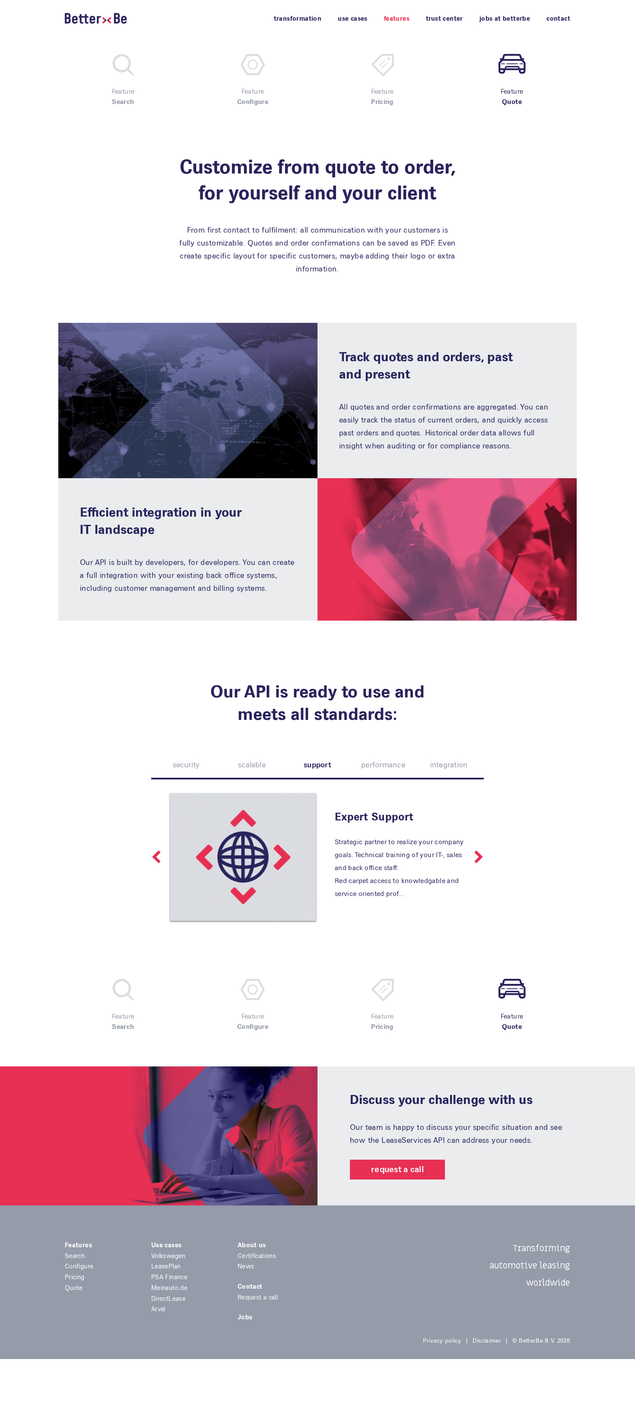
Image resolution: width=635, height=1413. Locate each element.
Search (75, 1256)
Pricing (75, 1277)
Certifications (257, 1256)
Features (397, 18)
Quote (74, 1288)
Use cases (353, 18)
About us (252, 1245)
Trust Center (444, 18)
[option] (317, 857)
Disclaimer (487, 1340)
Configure (79, 1266)
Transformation (298, 18)
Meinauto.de (169, 1288)
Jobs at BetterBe (504, 18)
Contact (558, 18)
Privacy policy (442, 1340)
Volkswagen (168, 1256)
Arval (158, 1309)
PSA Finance (169, 1277)
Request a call (397, 1169)
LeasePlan (166, 1266)
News (246, 1266)
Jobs (245, 1317)
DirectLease (168, 1299)
